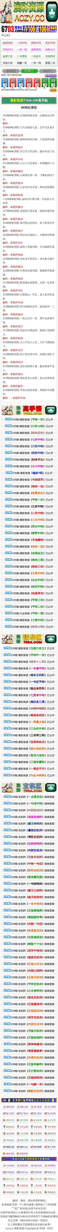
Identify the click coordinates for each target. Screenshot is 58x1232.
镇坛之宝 (10, 1179)
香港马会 (24, 1172)
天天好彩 (38, 1192)
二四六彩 (38, 1185)
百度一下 (17, 1204)
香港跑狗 (51, 1165)
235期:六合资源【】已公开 (32, 613)
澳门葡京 (38, 1113)
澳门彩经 (24, 1113)
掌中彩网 (51, 1127)
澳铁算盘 (10, 1153)
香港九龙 (24, 1179)
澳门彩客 (38, 1107)
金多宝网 (51, 1120)
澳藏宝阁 (10, 1147)
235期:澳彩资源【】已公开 (32, 419)
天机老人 (51, 1140)
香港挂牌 (24, 1165)
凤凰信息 (51, 1172)
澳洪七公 (24, 1147)
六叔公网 (24, 1192)
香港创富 (10, 1192)
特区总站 (38, 1165)
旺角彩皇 (10, 1172)
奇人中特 (51, 1147)
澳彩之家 (24, 1107)
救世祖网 (38, 1127)
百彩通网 (38, 1133)
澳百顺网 (38, 1147)
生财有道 (10, 1185)
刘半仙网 (24, 1127)
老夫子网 (24, 1140)
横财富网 (51, 1133)
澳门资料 (10, 1113)
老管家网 (24, 1120)
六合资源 (10, 1165)
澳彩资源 (10, 1107)
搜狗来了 (40, 1204)
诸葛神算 (10, 1127)
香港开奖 (51, 1185)
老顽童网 (38, 1120)
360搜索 (51, 1204)
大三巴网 (24, 1133)
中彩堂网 (38, 1140)
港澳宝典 (10, 1120)
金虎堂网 (10, 1133)
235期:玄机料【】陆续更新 (32, 796)
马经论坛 (10, 1140)
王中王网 (51, 1107)
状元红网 (51, 1113)
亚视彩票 (24, 1185)
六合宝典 (38, 1179)
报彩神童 (24, 1153)
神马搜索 (29, 1204)
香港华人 (51, 1179)
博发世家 (38, 1172)
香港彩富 (51, 1192)
